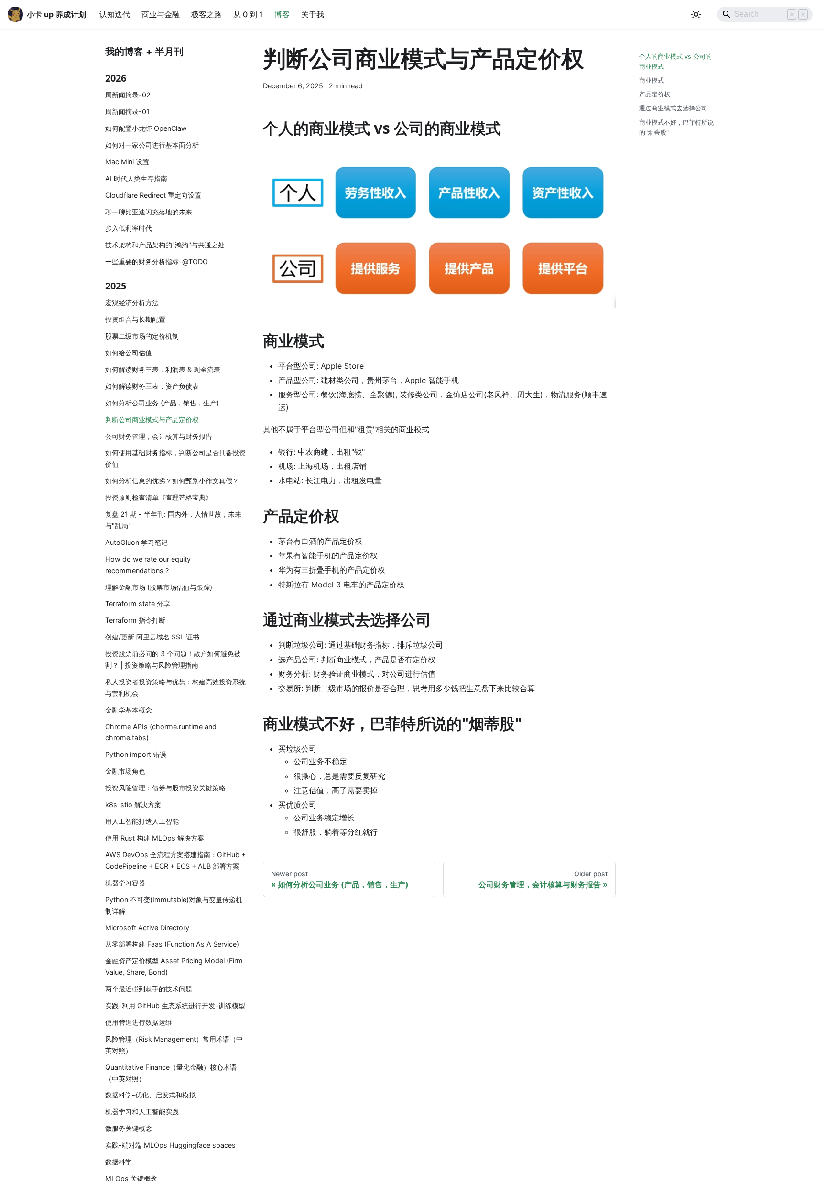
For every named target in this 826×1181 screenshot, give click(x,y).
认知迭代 (114, 14)
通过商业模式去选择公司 (673, 108)
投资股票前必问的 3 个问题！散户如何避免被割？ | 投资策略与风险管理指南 (172, 659)
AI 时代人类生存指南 (136, 178)
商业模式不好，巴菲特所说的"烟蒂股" (676, 127)
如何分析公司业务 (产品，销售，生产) (162, 403)
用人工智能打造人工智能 (142, 821)
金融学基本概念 (128, 710)
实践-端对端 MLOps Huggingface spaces (170, 1145)
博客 (282, 14)
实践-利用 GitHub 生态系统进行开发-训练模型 (175, 1005)
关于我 (312, 14)
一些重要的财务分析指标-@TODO (156, 261)
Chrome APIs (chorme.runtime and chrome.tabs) (161, 732)
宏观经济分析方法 (132, 302)
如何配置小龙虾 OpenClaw (146, 128)
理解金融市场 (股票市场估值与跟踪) (158, 587)
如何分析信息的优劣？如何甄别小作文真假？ (172, 481)
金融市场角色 (125, 771)
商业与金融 (160, 14)
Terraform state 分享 (137, 603)
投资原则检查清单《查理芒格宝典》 (158, 497)
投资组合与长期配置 (135, 319)
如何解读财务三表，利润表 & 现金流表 (162, 369)
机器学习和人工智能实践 (142, 1111)
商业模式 (651, 80)
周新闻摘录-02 (128, 95)
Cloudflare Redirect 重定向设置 (153, 195)
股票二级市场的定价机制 (142, 336)
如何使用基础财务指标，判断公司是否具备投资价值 (175, 458)
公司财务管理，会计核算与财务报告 (158, 436)
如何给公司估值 (128, 353)
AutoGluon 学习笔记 (136, 542)
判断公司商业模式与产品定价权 (152, 419)
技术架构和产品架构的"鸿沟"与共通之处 (165, 245)
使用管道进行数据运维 (138, 1022)
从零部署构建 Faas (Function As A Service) (172, 944)
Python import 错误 (135, 754)
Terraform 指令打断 (135, 620)
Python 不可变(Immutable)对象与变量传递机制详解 (173, 905)
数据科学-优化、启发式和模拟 (150, 1095)
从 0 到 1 (248, 14)
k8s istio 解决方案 (133, 804)
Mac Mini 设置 (127, 162)
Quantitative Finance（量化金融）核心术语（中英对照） (171, 1073)
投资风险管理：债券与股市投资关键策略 (165, 788)
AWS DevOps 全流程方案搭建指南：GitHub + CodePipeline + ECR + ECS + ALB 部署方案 (175, 860)
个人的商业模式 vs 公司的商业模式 (675, 61)
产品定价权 (654, 94)
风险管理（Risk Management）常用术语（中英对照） (174, 1044)
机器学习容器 (125, 883)
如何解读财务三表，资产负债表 (152, 386)
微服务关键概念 (128, 1128)
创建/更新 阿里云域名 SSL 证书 (152, 637)
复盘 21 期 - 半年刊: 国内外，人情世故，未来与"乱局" (173, 520)
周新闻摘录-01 (127, 111)
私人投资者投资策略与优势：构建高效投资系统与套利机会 (175, 687)
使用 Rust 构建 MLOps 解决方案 (154, 838)
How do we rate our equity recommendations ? (148, 565)
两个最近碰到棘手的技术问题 (148, 989)
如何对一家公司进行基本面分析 (152, 145)
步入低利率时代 (128, 228)
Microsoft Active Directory (147, 927)
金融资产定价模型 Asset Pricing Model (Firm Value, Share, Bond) (174, 966)
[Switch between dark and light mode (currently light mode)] (696, 14)
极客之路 (206, 14)
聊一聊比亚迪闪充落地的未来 (148, 211)
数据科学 (118, 1162)
